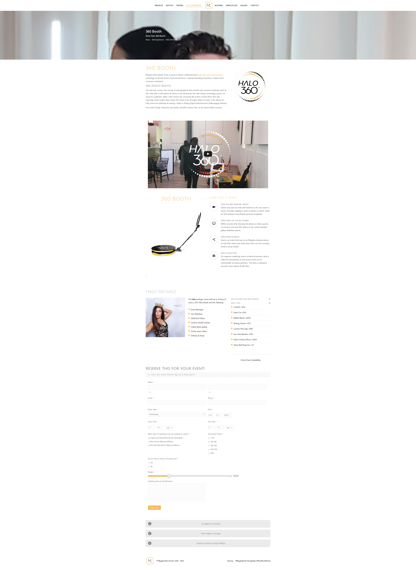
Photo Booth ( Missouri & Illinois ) (161, 441)
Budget (151, 472)
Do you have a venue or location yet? (163, 458)
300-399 (213, 449)
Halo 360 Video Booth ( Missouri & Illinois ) (165, 445)
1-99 (212, 438)
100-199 (213, 442)
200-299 (213, 445)
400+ (212, 453)
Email (151, 398)
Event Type (153, 409)
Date (211, 409)
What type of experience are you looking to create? (169, 434)
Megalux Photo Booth (166, 561)
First (149, 392)
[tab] (250, 299)
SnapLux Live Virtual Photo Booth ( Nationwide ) (166, 438)
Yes (151, 463)
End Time (212, 421)
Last (209, 392)
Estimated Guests (216, 434)
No (151, 466)
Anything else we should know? (160, 481)
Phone (211, 398)
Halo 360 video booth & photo (210, 75)
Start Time (153, 421)
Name (151, 382)
